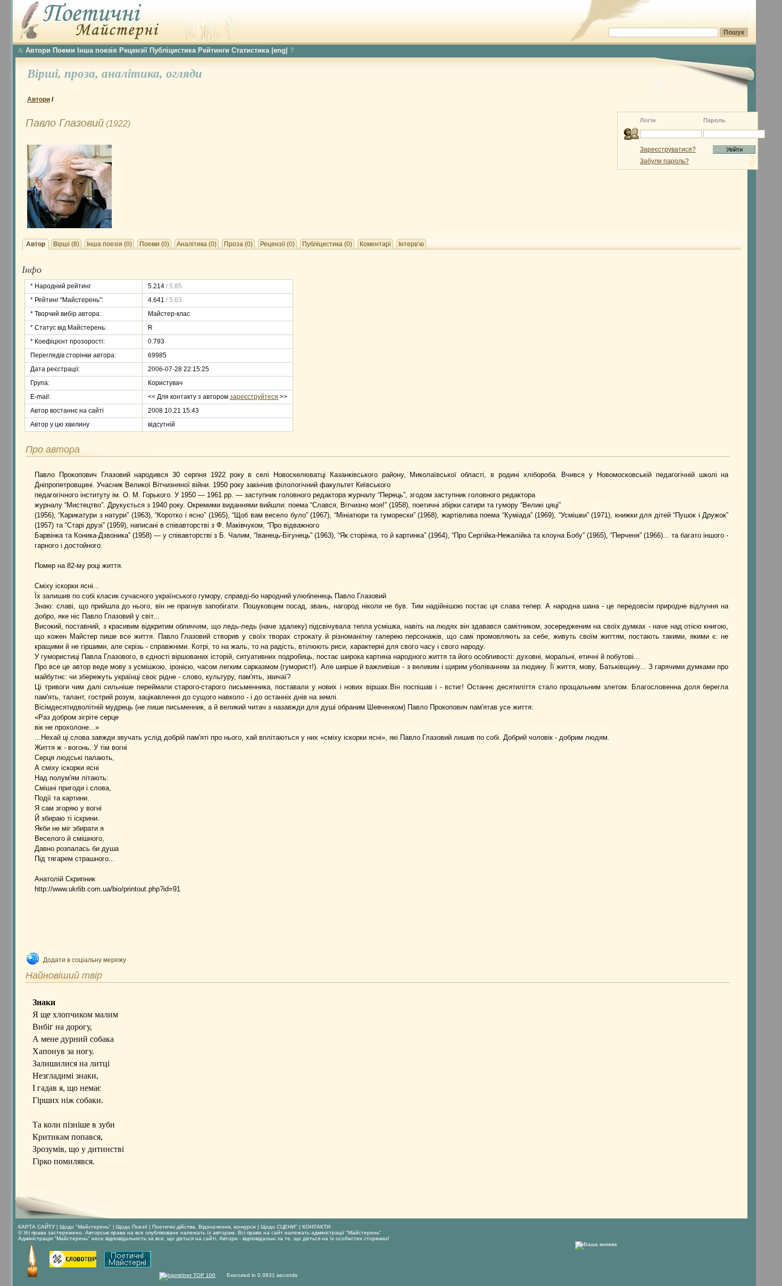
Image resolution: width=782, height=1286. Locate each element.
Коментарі (375, 244)
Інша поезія (97, 50)
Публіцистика (172, 50)
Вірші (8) (66, 244)
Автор (35, 244)
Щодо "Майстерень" (86, 1227)
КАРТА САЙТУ (36, 1227)
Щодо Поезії (132, 1227)
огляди (184, 73)
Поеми (64, 50)
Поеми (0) (154, 244)
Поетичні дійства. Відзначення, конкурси (204, 1227)
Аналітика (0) (197, 244)
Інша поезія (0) (109, 244)
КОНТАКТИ (316, 1227)
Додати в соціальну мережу (84, 960)
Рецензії (133, 50)
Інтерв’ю (411, 244)
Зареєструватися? (668, 149)
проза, (83, 73)
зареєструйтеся (254, 396)
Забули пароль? (664, 161)
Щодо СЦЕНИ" (279, 1227)
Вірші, (45, 73)
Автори (38, 50)
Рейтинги (213, 50)
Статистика (250, 50)
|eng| (279, 50)
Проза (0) (238, 244)
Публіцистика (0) (327, 244)
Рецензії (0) (277, 244)
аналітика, (134, 73)
